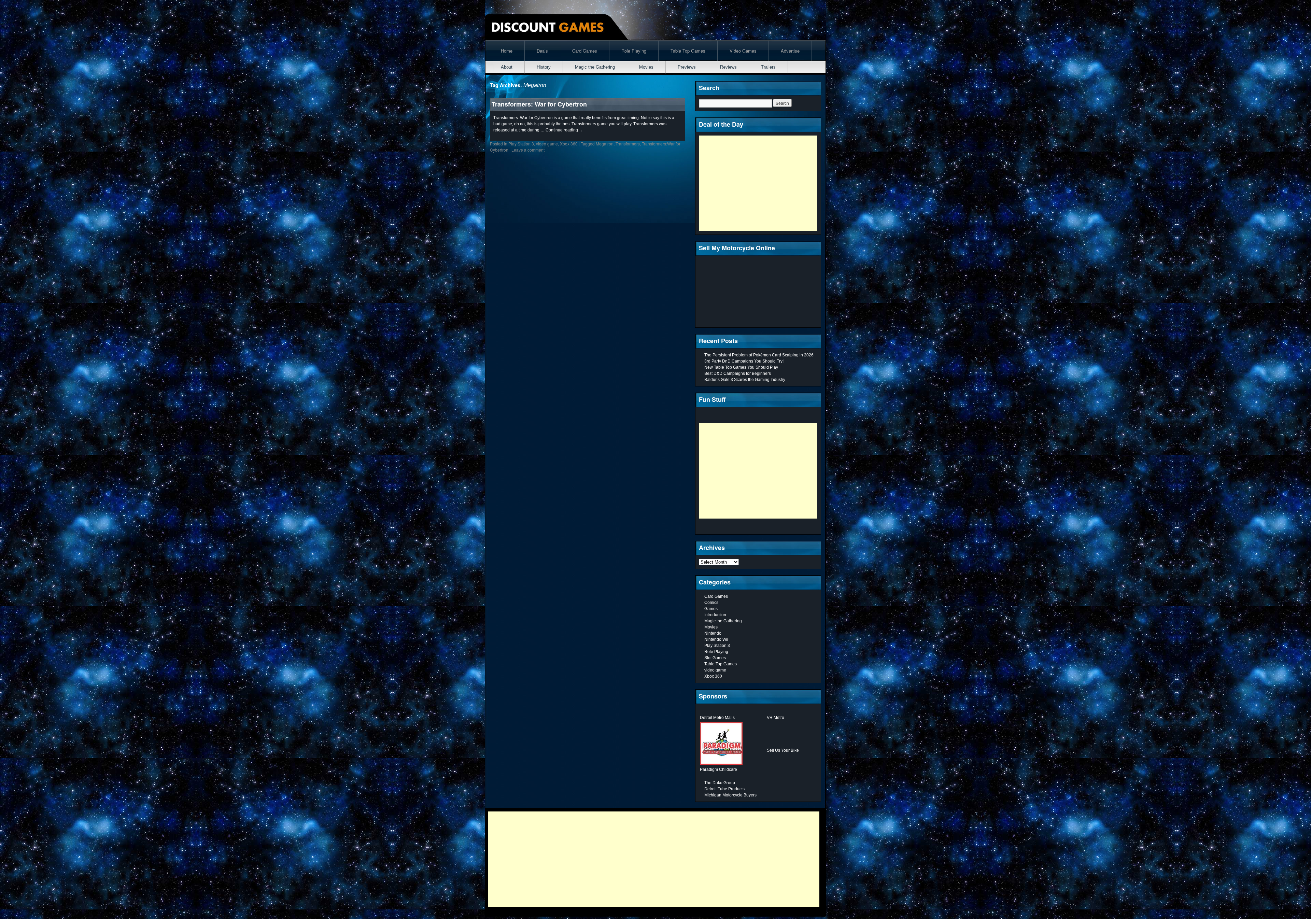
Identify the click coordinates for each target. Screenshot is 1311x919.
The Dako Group (719, 782)
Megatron (605, 143)
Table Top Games (688, 50)
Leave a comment (528, 150)
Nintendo (712, 633)
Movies (646, 67)
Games (711, 608)
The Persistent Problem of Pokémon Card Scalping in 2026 (759, 355)
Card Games (584, 50)
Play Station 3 (521, 143)
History (544, 67)
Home (506, 50)
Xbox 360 (569, 143)
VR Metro (775, 717)
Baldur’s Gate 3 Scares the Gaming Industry (744, 379)
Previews (687, 67)
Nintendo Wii (716, 639)
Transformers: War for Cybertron (539, 104)
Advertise (790, 50)
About (506, 67)
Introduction (715, 614)
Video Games (743, 50)
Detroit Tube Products (724, 789)
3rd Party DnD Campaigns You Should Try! (744, 361)
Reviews (728, 67)
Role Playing (633, 50)
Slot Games (715, 657)
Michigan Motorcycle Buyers (730, 795)
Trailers (768, 67)
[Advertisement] (758, 183)
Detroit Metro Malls (717, 717)
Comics (711, 602)
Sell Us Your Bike (783, 750)
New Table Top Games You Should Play (741, 367)
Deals (542, 50)
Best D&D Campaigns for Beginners (737, 373)
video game (547, 143)
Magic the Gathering (595, 67)
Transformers (628, 143)
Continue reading (564, 130)
